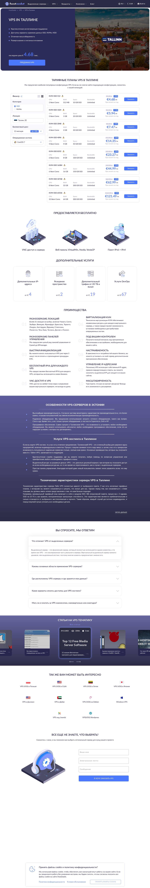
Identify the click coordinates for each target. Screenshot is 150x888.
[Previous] (72, 662)
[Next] (78, 662)
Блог (92, 4)
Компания (80, 4)
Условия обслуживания (76, 882)
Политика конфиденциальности (52, 882)
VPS (54, 4)
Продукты (65, 4)
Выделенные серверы (37, 4)
